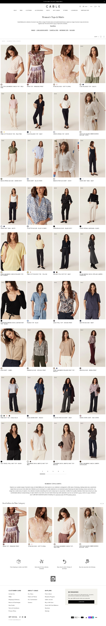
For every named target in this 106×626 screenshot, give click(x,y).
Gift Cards (56, 12)
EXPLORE (48, 590)
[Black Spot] (54, 226)
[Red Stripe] (80, 415)
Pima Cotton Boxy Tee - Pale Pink (11, 134)
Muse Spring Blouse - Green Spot (11, 181)
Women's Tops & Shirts (14, 41)
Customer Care (15, 590)
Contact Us (12, 594)
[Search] (99, 6)
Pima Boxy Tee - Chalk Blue (9, 417)
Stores (65, 12)
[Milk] (27, 461)
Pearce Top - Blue (32, 322)
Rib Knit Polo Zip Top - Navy (62, 274)
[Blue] (27, 320)
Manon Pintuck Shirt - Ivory (62, 181)
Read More (53, 26)
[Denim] (56, 368)
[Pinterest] (25, 617)
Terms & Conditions (14, 608)
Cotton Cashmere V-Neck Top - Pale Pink (12, 87)
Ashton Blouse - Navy (87, 322)
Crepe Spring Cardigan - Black (89, 228)
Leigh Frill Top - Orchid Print (62, 322)
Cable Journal (49, 599)
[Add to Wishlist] (25, 87)
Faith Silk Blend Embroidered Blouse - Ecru (89, 134)
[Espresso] (9, 415)
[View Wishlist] (80, 6)
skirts (88, 493)
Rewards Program (50, 597)
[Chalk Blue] (1, 415)
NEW (21, 12)
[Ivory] (54, 179)
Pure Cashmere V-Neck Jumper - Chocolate (90, 464)
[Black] (80, 226)
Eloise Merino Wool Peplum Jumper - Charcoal (91, 275)
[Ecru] (80, 132)
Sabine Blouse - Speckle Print (36, 370)
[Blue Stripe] (27, 179)
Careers (30, 602)
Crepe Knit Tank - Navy (87, 181)
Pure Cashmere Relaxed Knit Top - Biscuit (64, 371)
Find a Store (48, 594)
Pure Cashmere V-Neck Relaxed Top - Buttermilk (12, 275)
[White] (54, 132)
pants (55, 23)
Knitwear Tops (64, 30)
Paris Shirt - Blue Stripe (34, 181)
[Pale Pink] (1, 84)
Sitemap (47, 611)
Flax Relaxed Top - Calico (88, 86)
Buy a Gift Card (49, 602)
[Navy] (83, 84)
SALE (15, 12)
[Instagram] (22, 617)
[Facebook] (20, 617)
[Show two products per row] (101, 37)
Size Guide (12, 605)
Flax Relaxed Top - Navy (34, 134)
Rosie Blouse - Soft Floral (62, 86)
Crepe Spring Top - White (61, 134)
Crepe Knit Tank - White (8, 228)
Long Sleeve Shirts (42, 30)
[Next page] (63, 472)
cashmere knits (59, 495)
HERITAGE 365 (85, 12)
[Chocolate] (56, 272)
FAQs (10, 597)
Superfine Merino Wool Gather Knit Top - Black (12, 323)
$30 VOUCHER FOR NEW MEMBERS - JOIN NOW (53, 1)
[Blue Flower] (27, 226)
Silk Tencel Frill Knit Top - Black (11, 463)
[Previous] (101, 503)
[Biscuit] (54, 368)
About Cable (33, 590)
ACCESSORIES (39, 12)
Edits (48, 10)
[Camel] (1, 368)
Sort (96, 36)
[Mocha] (30, 461)
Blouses (72, 30)
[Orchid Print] (54, 320)
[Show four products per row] (104, 37)
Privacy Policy (12, 611)
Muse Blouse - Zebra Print (88, 370)
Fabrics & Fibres (32, 597)
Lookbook (74, 12)
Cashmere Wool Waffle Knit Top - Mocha (64, 464)
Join (91, 6)
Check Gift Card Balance (51, 605)
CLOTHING (29, 12)
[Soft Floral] (54, 84)
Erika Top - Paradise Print (35, 86)
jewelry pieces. (72, 495)
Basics (33, 30)
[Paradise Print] (27, 84)
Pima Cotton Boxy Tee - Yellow (37, 274)
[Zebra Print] (80, 368)
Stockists (47, 608)
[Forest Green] (4, 415)
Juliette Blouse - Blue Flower (36, 228)
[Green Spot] (1, 179)
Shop (3, 41)
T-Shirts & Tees (53, 30)
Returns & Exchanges (14, 602)
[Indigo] (27, 415)
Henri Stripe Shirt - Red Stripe (89, 417)
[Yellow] (4, 132)
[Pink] (56, 84)
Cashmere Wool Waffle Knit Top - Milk (37, 464)
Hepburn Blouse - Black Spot (62, 228)
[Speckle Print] (27, 368)
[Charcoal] (80, 272)
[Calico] (80, 84)
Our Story (30, 594)
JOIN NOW (81, 602)
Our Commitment (32, 599)
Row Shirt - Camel (6, 370)
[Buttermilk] (1, 272)
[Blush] (6, 415)
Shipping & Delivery (14, 599)
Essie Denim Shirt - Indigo (35, 417)
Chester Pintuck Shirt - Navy (62, 417)
